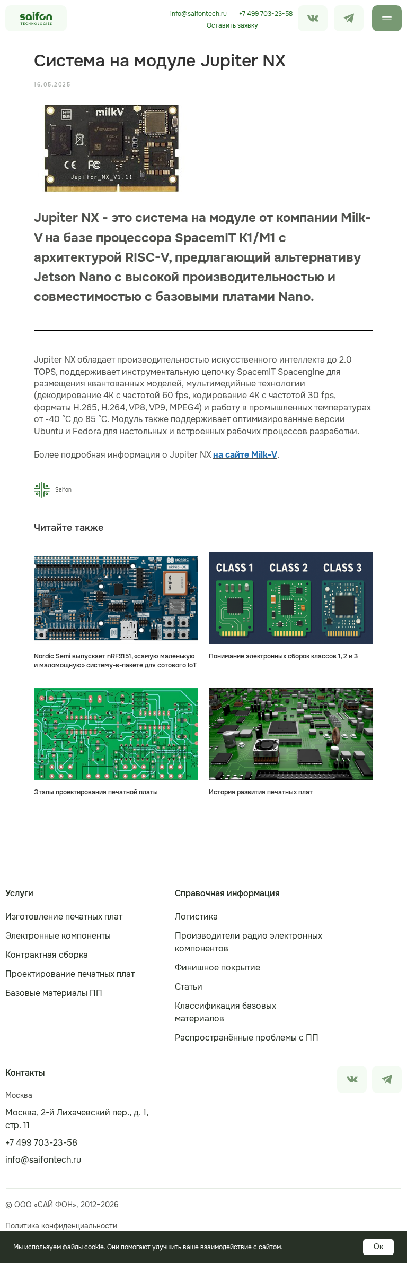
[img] (349, 18)
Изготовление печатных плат (63, 916)
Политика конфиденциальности (61, 1226)
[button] (232, 25)
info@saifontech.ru (198, 14)
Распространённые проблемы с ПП (246, 1037)
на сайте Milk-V (245, 454)
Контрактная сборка (46, 954)
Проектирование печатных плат (70, 974)
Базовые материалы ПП (53, 993)
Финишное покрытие (217, 967)
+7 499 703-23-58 (266, 14)
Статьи (188, 986)
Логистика (196, 916)
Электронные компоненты (58, 935)
